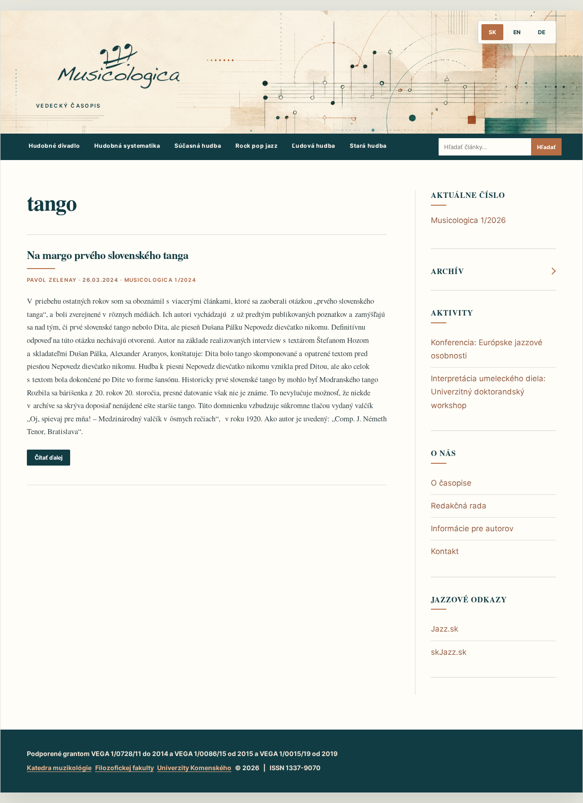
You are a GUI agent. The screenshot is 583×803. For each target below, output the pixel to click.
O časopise (451, 482)
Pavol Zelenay (52, 280)
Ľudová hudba (313, 145)
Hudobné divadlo (54, 145)
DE (541, 32)
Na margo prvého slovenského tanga (107, 255)
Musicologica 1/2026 (468, 220)
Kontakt (445, 551)
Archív (447, 271)
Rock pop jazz (256, 145)
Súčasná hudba (197, 145)
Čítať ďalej (48, 457)
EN (517, 32)
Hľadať (546, 147)
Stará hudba (368, 145)
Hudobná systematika (127, 145)
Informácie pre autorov (472, 528)
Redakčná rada (458, 505)
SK (492, 32)
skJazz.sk (448, 652)
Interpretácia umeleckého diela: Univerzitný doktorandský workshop (488, 391)
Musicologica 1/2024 (160, 280)
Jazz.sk (444, 628)
